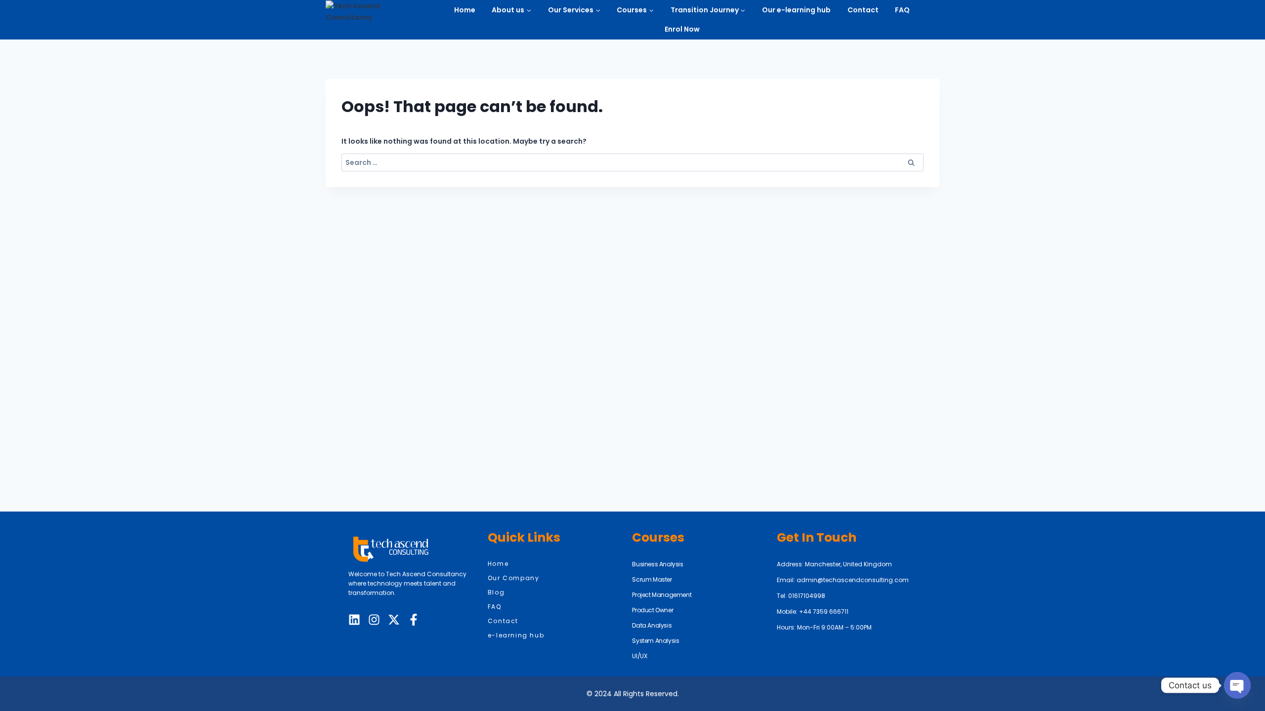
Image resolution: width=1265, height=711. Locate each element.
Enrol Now (682, 29)
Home (464, 10)
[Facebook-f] (414, 620)
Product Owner (652, 610)
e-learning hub (516, 635)
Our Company (514, 578)
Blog (496, 592)
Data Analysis (652, 625)
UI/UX (639, 656)
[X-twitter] (394, 620)
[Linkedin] (354, 620)
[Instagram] (374, 620)
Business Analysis (657, 564)
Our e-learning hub (796, 10)
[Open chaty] (1237, 685)
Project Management (661, 595)
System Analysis (655, 640)
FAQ (902, 10)
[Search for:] (632, 162)
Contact (863, 10)
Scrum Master (652, 579)
